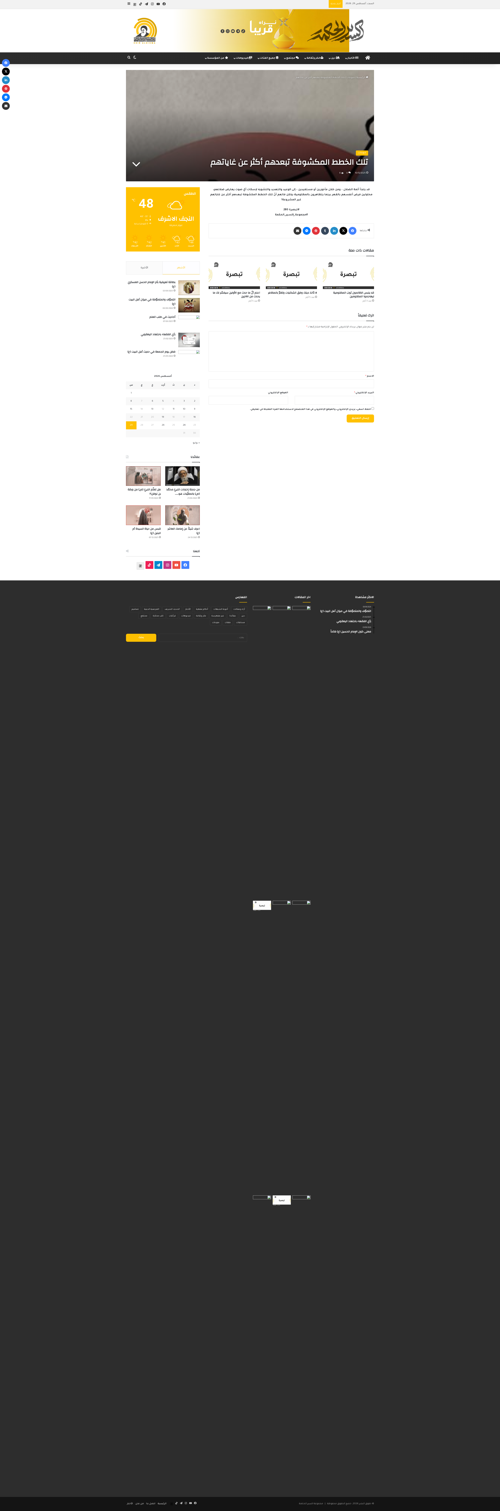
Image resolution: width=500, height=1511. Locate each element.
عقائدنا (232, 616)
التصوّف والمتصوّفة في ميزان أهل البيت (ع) (152, 301)
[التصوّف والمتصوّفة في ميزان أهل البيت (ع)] (189, 305)
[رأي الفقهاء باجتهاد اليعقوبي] (189, 340)
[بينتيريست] (316, 231)
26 (163, 425)
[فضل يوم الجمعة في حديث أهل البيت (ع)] (189, 357)
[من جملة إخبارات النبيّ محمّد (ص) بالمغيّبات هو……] (182, 476)
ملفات (228, 622)
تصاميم (135, 609)
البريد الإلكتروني (364, 393)
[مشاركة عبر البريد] (297, 231)
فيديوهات (242, 58)
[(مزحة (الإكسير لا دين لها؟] (301, 1342)
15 (131, 409)
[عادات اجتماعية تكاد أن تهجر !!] (282, 752)
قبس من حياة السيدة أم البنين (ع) (146, 531)
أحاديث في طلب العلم (162, 317)
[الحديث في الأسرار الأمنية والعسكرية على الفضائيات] (262, 1342)
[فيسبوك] (352, 231)
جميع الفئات (268, 58)
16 (195, 417)
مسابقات (240, 622)
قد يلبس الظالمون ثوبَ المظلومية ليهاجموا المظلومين (353, 294)
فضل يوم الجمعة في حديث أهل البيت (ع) (151, 351)
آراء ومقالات (239, 609)
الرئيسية (361, 78)
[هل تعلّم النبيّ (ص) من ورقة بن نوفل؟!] (143, 476)
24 (184, 425)
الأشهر (181, 267)
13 (152, 409)
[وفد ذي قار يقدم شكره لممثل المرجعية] (262, 752)
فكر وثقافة (314, 58)
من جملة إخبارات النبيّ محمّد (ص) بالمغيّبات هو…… (183, 491)
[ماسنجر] (307, 231)
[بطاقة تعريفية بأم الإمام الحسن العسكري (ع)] (189, 287)
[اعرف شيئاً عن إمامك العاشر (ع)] (182, 515)
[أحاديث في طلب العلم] (189, 322)
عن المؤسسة (216, 58)
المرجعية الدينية (151, 609)
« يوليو (196, 443)
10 (184, 409)
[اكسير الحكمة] (250, 30)
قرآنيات (172, 616)
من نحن (139, 1504)
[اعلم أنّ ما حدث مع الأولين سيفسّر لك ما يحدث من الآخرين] (234, 274)
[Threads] (135, 4)
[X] (343, 231)
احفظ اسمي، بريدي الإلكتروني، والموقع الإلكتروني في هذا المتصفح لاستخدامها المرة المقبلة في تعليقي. (310, 409)
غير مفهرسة (218, 616)
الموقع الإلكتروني (278, 393)
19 (163, 417)
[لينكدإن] (334, 231)
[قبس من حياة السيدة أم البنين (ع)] (143, 515)
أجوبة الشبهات (220, 609)
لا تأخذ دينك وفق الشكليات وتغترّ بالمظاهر (292, 292)
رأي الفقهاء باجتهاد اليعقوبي (158, 334)
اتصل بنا (150, 1504)
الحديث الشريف (172, 609)
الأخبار (351, 58)
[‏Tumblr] (325, 231)
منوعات (351, 78)
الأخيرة (144, 267)
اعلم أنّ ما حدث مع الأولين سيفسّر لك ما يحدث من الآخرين (236, 294)
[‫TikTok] (149, 565)
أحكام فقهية (202, 609)
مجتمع (291, 58)
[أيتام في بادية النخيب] (301, 1047)
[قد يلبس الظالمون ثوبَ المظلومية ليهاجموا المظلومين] (348, 274)
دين (333, 58)
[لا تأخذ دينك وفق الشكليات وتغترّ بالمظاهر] (291, 274)
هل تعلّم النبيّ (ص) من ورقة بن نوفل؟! (144, 491)
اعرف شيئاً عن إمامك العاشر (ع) (184, 531)
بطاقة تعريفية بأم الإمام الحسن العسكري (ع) (151, 284)
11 (173, 409)
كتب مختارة (158, 616)
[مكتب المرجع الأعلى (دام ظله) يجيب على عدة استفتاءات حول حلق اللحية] (282, 1047)
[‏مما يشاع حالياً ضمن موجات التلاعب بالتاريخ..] (301, 752)
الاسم (369, 376)
